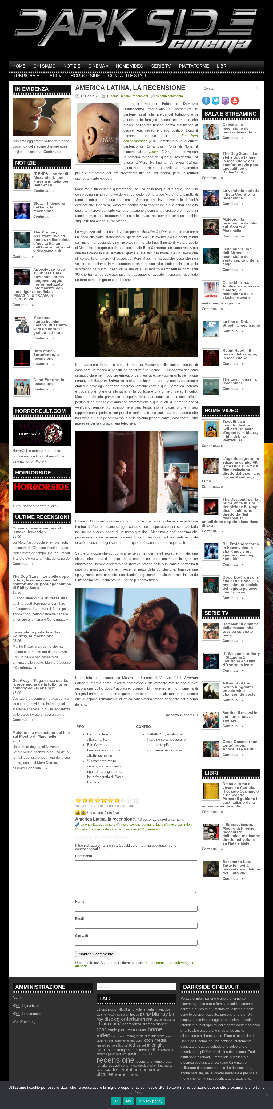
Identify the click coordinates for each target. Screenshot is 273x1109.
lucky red (126, 1045)
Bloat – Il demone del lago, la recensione (49, 207)
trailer (107, 1070)
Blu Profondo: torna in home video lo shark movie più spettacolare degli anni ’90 (241, 551)
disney (161, 1024)
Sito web (81, 936)
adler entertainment (149, 1009)
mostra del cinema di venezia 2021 (119, 829)
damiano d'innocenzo (118, 824)
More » (41, 462)
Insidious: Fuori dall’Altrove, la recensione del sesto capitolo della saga (241, 256)
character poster (164, 1019)
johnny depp (134, 1040)
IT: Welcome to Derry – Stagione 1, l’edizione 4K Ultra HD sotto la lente (241, 659)
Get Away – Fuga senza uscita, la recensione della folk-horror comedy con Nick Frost (40, 684)
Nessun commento (169, 96)
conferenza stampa (138, 1024)
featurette (140, 1030)
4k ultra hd (126, 1009)
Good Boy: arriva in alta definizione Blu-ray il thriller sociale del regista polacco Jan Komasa (241, 584)
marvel (141, 1045)
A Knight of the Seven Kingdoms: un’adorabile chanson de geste (239, 688)
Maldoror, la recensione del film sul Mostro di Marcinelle (41, 734)
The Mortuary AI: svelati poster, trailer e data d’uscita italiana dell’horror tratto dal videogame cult (51, 241)
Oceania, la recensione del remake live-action (37, 530)
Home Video (129, 66)
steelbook (139, 1065)
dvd (102, 1029)
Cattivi (54, 75)
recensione (115, 1059)
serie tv (126, 1065)
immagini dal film (138, 1036)
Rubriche (26, 75)
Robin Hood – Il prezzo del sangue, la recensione (240, 354)
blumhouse (131, 1014)
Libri (222, 66)
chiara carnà (109, 1023)
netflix (154, 1049)
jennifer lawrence (115, 1040)
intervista (157, 1036)
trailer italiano (127, 1069)
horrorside (118, 1036)
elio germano (145, 824)
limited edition (107, 1045)
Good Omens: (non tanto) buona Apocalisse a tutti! (240, 745)
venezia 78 (155, 829)
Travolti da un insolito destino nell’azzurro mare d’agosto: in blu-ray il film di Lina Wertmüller (241, 430)
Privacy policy (150, 1101)
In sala (125, 96)
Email (80, 919)
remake (102, 1065)
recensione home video (153, 1061)
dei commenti (27, 1014)
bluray (145, 1014)
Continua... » (43, 191)
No (128, 1101)
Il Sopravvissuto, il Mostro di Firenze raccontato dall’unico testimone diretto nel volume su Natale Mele (241, 833)
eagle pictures (120, 1030)
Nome (80, 902)
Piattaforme (194, 66)
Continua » (52, 152)
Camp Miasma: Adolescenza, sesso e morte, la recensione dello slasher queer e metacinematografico (230, 292)
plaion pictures (117, 1054)
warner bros (126, 1074)
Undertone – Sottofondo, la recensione (46, 355)
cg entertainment (133, 1019)
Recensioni (139, 96)
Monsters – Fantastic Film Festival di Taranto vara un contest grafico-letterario (50, 325)
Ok (115, 1101)
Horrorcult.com (40, 411)
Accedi (18, 998)
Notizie (71, 66)
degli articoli (26, 1006)
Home (19, 66)
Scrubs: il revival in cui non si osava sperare (240, 716)
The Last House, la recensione (240, 381)
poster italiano (140, 1054)
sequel (114, 1065)
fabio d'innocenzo (169, 824)
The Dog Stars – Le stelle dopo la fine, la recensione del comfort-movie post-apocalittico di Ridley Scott (42, 582)
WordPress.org (24, 1022)
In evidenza (32, 89)
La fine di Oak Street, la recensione (241, 323)
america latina (91, 824)
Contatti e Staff (128, 75)
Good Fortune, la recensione (48, 382)
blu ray (160, 1014)
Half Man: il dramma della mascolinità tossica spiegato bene (241, 629)
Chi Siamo (44, 66)
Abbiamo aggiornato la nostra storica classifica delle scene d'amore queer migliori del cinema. (41, 146)
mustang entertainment (129, 1050)
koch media (154, 1040)
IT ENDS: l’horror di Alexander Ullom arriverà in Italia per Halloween (50, 179)
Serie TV (161, 66)
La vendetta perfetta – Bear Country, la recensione (37, 634)
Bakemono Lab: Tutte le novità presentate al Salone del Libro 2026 (241, 867)
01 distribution (107, 1009)
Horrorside (85, 75)
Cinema (98, 66)
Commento (83, 856)
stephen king (155, 1065)
